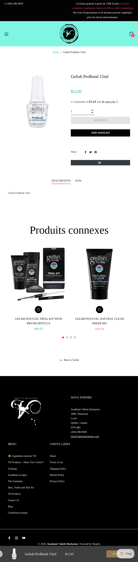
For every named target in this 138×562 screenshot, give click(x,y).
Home (56, 52)
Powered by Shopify (89, 544)
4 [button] (75, 337)
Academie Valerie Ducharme (62, 544)
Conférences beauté (17, 512)
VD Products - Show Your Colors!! (26, 462)
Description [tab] (61, 180)
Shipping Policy (58, 468)
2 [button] (67, 337)
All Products (14, 493)
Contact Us (13, 500)
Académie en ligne (17, 475)
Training (12, 468)
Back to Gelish (71, 360)
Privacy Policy (57, 481)
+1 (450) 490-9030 (13, 3)
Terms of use (56, 462)
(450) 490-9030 (79, 432)
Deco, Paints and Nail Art (21, 487)
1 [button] (63, 337)
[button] (100, 102)
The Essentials (15, 481)
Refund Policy (57, 475)
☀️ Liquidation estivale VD (22, 456)
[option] (38, 292)
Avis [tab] (78, 180)
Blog (10, 506)
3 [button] (71, 337)
